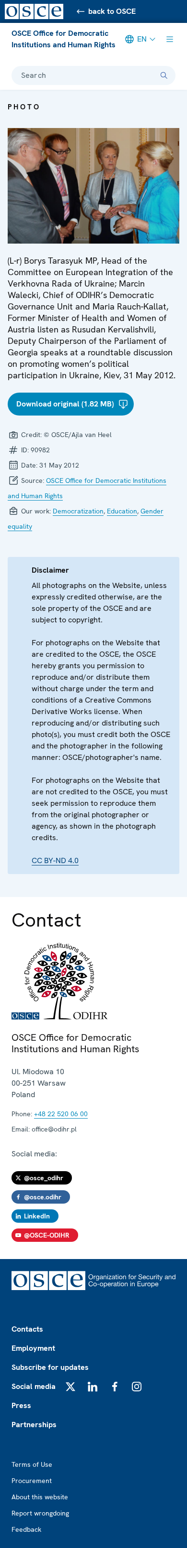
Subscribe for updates (50, 1367)
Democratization (78, 511)
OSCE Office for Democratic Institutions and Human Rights (64, 39)
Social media (34, 1386)
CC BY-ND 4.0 (55, 860)
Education (122, 511)
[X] (70, 1386)
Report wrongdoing (40, 1513)
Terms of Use (32, 1464)
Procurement (32, 1480)
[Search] (164, 75)
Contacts (27, 1329)
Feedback (26, 1529)
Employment (33, 1348)
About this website (40, 1497)
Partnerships (34, 1425)
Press (21, 1405)
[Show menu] (169, 39)
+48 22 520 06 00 (61, 1114)
